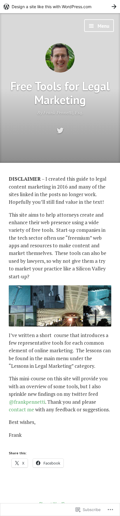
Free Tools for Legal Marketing (60, 92)
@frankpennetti (27, 401)
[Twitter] (60, 131)
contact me (21, 409)
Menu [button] (102, 26)
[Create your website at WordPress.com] (60, 6)
